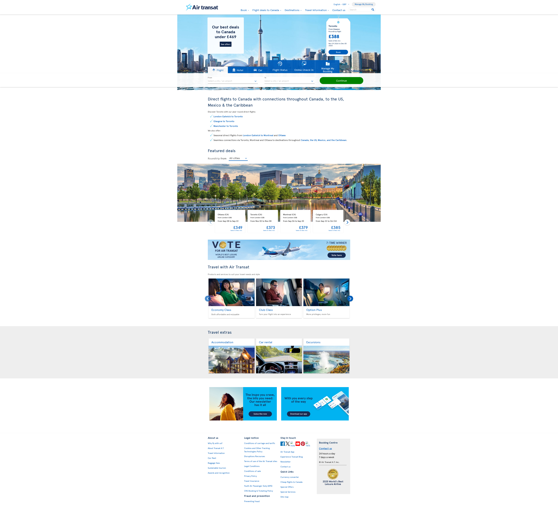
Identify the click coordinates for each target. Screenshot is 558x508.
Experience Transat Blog (291, 456)
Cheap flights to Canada (291, 482)
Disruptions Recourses (254, 456)
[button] (218, 70)
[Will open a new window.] (282, 444)
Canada (305, 140)
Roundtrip (214, 158)
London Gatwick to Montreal (258, 135)
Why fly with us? (215, 443)
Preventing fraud (252, 501)
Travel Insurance (251, 481)
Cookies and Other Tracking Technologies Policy (257, 450)
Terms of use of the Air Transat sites (260, 461)
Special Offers (287, 487)
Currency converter (289, 477)
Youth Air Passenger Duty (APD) (258, 485)
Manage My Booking (364, 4)
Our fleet (212, 458)
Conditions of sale (252, 471)
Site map (284, 496)
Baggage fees (214, 463)
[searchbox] (362, 10)
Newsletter (285, 461)
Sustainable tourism (217, 467)
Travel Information (315, 10)
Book (243, 10)
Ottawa (282, 135)
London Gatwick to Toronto (228, 116)
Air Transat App (287, 451)
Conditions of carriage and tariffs (259, 443)
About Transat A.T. (216, 448)
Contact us (338, 10)
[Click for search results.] (373, 10)
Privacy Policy (250, 476)
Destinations (291, 10)
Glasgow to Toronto (223, 121)
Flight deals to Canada (265, 10)
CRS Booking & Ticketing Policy (258, 490)
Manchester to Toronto (225, 125)
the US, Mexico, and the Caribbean (328, 140)
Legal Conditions (252, 466)
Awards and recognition (219, 472)
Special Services (287, 491)
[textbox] (233, 80)
